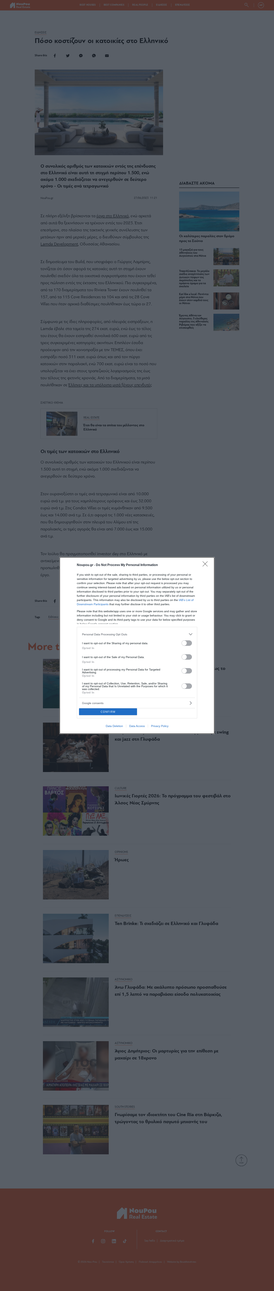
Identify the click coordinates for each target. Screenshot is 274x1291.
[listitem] (137, 634)
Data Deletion (114, 726)
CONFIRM (108, 711)
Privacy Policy (159, 726)
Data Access (137, 726)
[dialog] (137, 645)
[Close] (206, 565)
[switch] (187, 643)
